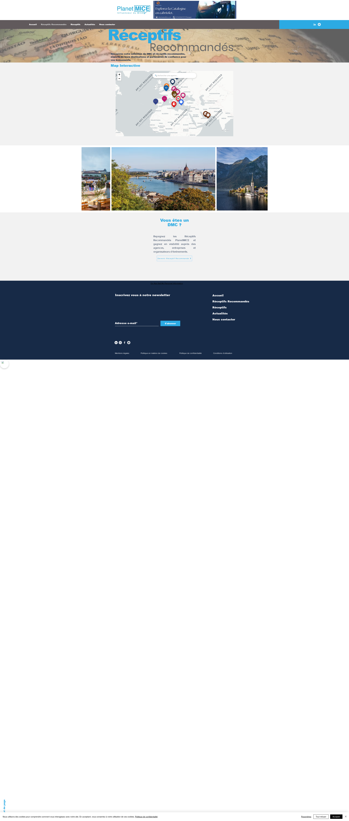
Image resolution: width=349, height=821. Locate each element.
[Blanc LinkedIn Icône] (314, 24)
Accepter (336, 816)
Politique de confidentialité (146, 816)
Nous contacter (223, 319)
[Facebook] (124, 342)
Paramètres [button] (306, 816)
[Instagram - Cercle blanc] (120, 342)
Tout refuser (321, 816)
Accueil (218, 295)
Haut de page (4, 808)
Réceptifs (144, 35)
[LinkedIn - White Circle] (116, 342)
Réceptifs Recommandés (230, 301)
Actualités (220, 313)
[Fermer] (345, 816)
